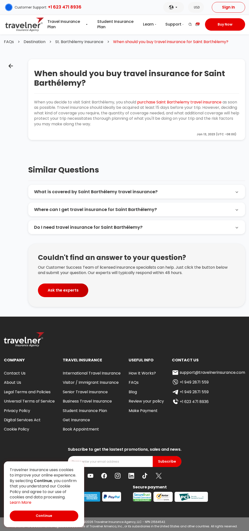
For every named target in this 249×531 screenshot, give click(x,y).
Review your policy (146, 401)
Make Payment (143, 410)
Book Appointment (81, 429)
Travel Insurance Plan (63, 24)
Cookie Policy (16, 429)
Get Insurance (76, 420)
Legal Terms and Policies (27, 392)
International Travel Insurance (92, 373)
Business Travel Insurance (87, 401)
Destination (34, 42)
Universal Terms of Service (29, 401)
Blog (133, 392)
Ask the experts (63, 290)
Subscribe (167, 461)
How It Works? (142, 373)
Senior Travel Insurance (85, 392)
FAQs (9, 42)
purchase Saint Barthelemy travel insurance (179, 102)
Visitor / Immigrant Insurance (91, 382)
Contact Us (15, 373)
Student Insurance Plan (115, 24)
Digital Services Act (22, 420)
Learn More (20, 502)
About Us (12, 382)
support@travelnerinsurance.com (212, 372)
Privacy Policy (17, 410)
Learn (148, 24)
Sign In (228, 7)
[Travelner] (24, 24)
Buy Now (225, 24)
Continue (44, 515)
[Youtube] (90, 476)
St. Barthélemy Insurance (79, 42)
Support (173, 24)
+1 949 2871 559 (194, 382)
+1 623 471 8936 (64, 7)
